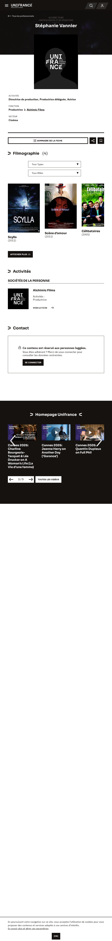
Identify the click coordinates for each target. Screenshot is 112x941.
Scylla (12, 237)
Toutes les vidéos (48, 479)
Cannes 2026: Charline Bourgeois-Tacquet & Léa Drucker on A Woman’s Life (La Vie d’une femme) (21, 456)
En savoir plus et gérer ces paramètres (28, 928)
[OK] (56, 936)
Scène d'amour (56, 233)
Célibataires (91, 231)
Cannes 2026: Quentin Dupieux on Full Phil (88, 448)
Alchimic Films (35, 109)
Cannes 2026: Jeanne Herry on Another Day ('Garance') (54, 450)
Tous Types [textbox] (37, 164)
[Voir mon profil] (102, 6)
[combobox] (54, 164)
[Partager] (93, 140)
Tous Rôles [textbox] (37, 173)
